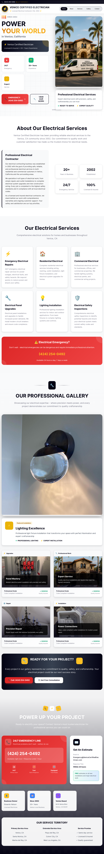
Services (79, 9)
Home (64, 9)
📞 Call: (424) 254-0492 (19, 680)
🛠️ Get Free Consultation (49, 680)
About (71, 9)
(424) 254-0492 (52, 354)
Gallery (89, 9)
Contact (97, 9)
